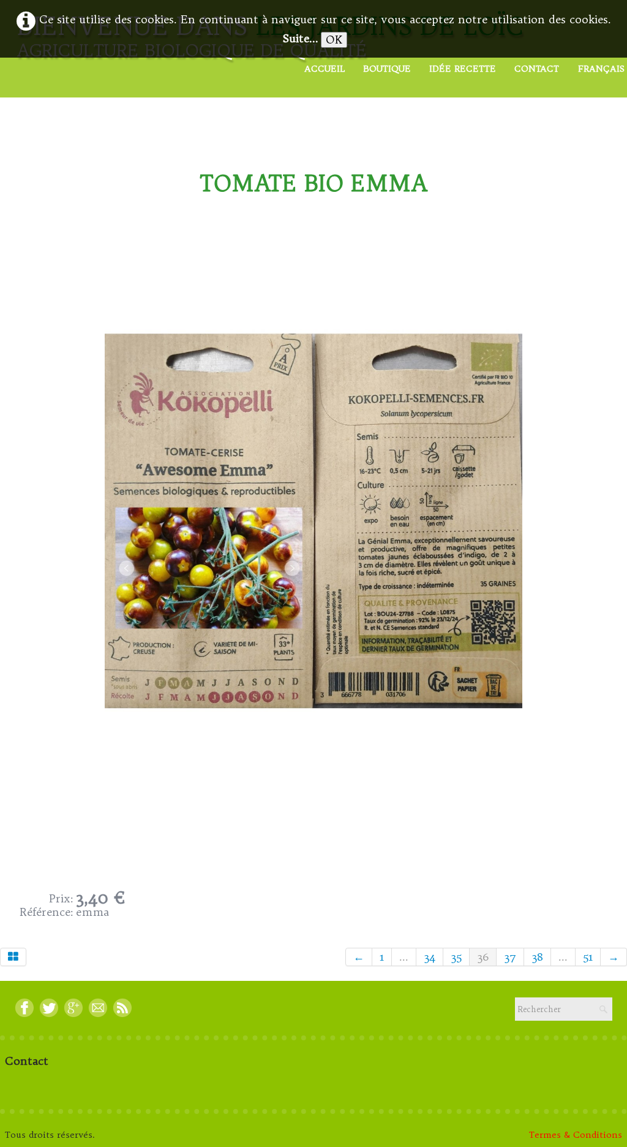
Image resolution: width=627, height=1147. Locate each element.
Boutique (387, 68)
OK (334, 39)
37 (510, 957)
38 (537, 957)
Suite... (300, 38)
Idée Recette (462, 68)
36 (483, 957)
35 (456, 957)
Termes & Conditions (575, 1134)
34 (429, 957)
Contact (536, 68)
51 (588, 957)
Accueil (324, 68)
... (403, 957)
